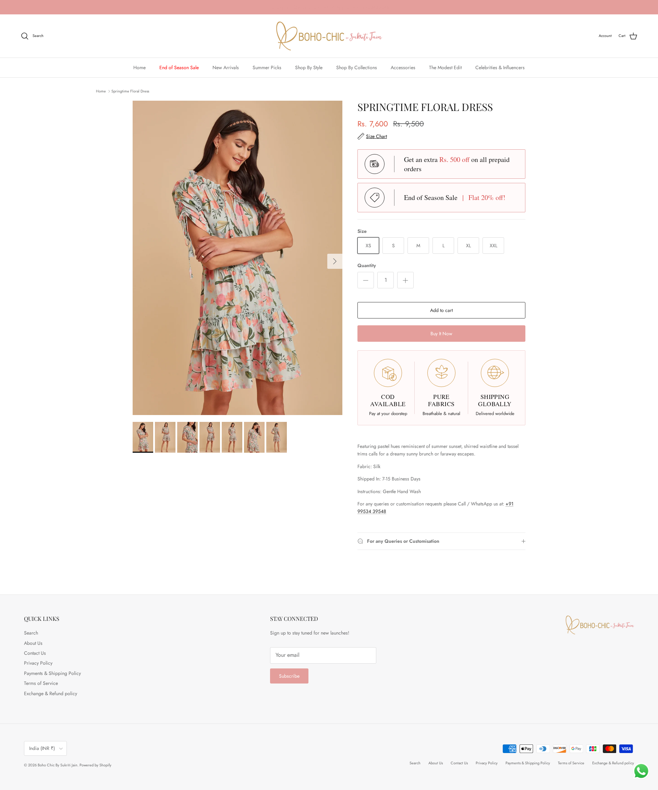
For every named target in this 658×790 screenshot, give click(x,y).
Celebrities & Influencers (500, 67)
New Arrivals (225, 67)
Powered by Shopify (95, 765)
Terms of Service (41, 683)
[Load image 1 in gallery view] (237, 258)
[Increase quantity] (405, 280)
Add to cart (441, 310)
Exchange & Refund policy (50, 693)
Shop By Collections (356, 67)
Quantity (366, 265)
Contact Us (35, 653)
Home (139, 67)
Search (31, 632)
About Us (33, 643)
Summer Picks (267, 67)
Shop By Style (308, 67)
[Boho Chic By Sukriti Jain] (329, 36)
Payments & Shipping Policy (52, 673)
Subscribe (289, 676)
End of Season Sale (179, 67)
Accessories (403, 67)
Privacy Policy (38, 663)
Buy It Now (441, 333)
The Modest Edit (445, 67)
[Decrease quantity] (365, 280)
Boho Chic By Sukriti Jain (57, 765)
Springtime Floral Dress (130, 90)
